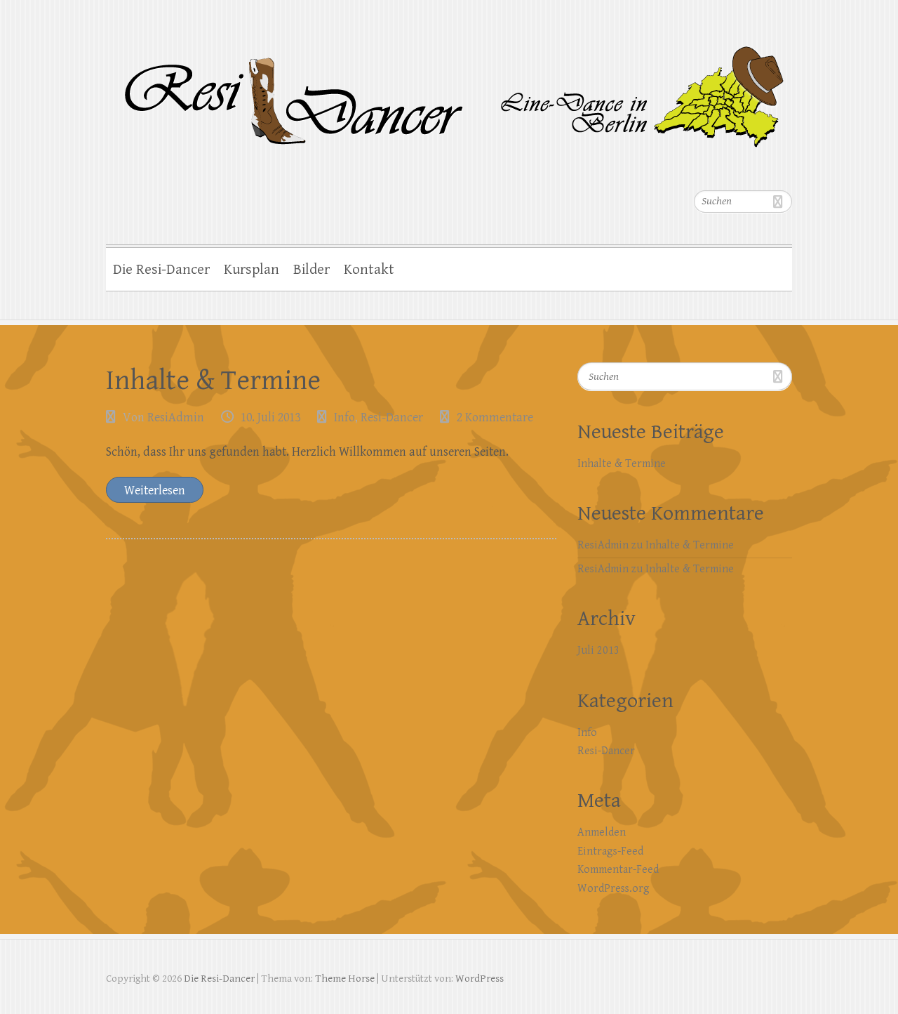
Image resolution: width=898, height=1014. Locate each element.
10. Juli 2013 (270, 417)
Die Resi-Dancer (161, 269)
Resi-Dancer (392, 417)
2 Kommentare (495, 417)
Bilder (311, 269)
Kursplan (251, 269)
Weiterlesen (154, 490)
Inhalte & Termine (213, 380)
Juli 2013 (598, 650)
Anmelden (601, 832)
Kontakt (369, 269)
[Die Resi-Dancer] (449, 90)
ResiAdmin (175, 417)
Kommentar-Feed (618, 869)
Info (344, 417)
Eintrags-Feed (610, 851)
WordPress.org (613, 888)
